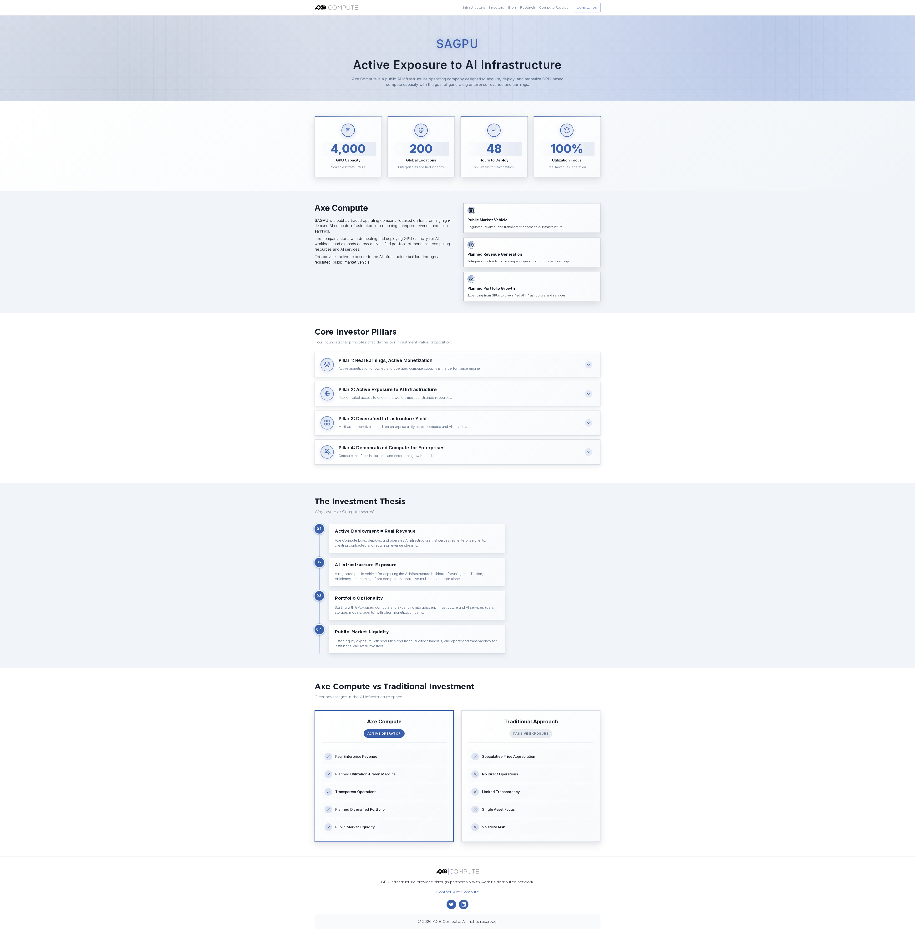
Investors (496, 7)
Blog (512, 7)
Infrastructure (474, 7)
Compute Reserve (553, 7)
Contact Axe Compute (457, 892)
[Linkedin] (463, 904)
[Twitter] (451, 904)
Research (527, 7)
